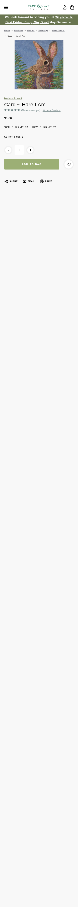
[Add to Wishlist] (68, 164)
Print (48, 181)
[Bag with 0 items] (72, 7)
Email (31, 181)
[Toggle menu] (9, 7)
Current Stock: (13, 136)
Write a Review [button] (52, 110)
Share (13, 181)
